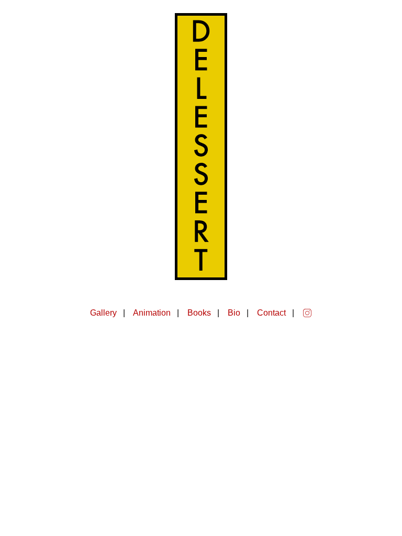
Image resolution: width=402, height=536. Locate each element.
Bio (234, 312)
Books (199, 312)
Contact (271, 312)
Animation (152, 312)
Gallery (103, 312)
